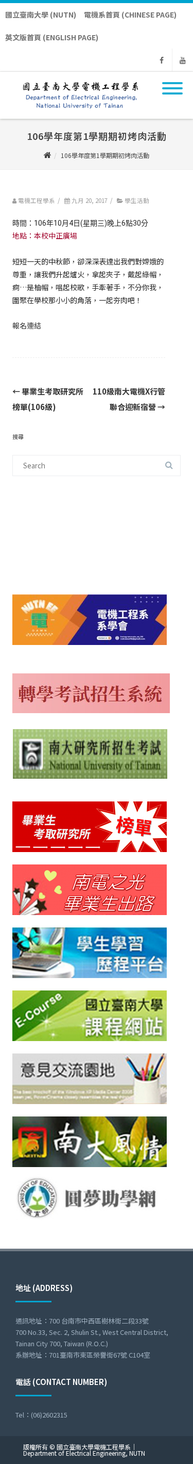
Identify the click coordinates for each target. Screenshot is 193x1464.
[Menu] (172, 82)
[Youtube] (182, 60)
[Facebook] (161, 60)
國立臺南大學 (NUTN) (40, 14)
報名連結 (26, 325)
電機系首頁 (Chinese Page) (130, 14)
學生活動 (137, 200)
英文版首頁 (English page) (51, 37)
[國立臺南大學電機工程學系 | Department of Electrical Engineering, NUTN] (78, 115)
